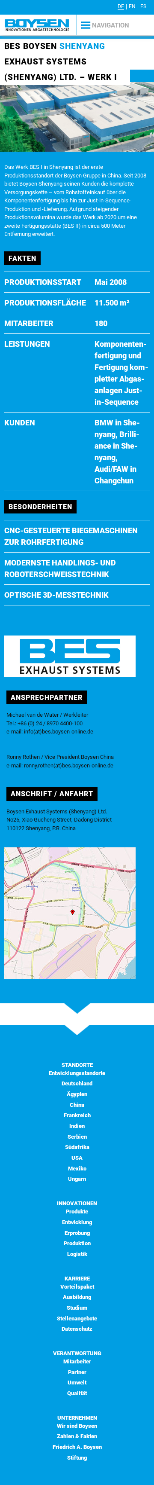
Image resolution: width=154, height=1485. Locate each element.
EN (132, 6)
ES (143, 6)
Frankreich (77, 1115)
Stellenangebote (77, 1318)
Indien (77, 1126)
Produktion (77, 1243)
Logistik (77, 1254)
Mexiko (77, 1168)
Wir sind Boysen (77, 1426)
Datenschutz (77, 1329)
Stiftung (77, 1457)
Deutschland (77, 1083)
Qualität (77, 1393)
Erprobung (77, 1233)
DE (121, 6)
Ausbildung (77, 1297)
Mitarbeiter (77, 1361)
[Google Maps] (70, 977)
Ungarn (77, 1179)
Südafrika (77, 1147)
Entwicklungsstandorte (77, 1073)
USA (77, 1158)
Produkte (77, 1211)
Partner (77, 1372)
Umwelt (77, 1382)
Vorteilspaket (77, 1286)
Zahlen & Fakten (77, 1436)
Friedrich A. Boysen (77, 1447)
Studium (77, 1308)
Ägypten (77, 1094)
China (77, 1105)
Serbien (77, 1137)
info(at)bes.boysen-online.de (58, 731)
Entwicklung (77, 1222)
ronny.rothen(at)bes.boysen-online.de (68, 765)
